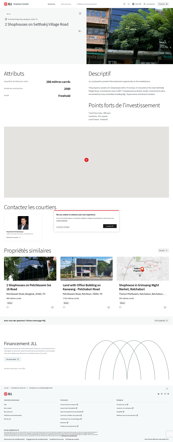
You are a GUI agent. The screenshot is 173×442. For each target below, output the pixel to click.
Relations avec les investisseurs (126, 415)
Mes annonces (8, 412)
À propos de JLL (121, 404)
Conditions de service (56, 439)
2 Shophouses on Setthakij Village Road (40, 388)
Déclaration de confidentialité (14, 439)
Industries (63, 422)
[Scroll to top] (167, 389)
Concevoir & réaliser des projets (70, 415)
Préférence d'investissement (13, 415)
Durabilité (119, 412)
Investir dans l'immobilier (67, 408)
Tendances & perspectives (68, 426)
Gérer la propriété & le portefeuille (70, 412)
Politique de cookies (72, 439)
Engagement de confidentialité (37, 439)
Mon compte (8, 408)
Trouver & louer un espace (68, 404)
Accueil (6, 388)
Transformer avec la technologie (70, 419)
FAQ (5, 404)
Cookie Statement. (62, 221)
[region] (86, 221)
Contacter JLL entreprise (124, 408)
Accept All (109, 226)
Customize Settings (62, 227)
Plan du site (7, 419)
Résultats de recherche (19, 388)
